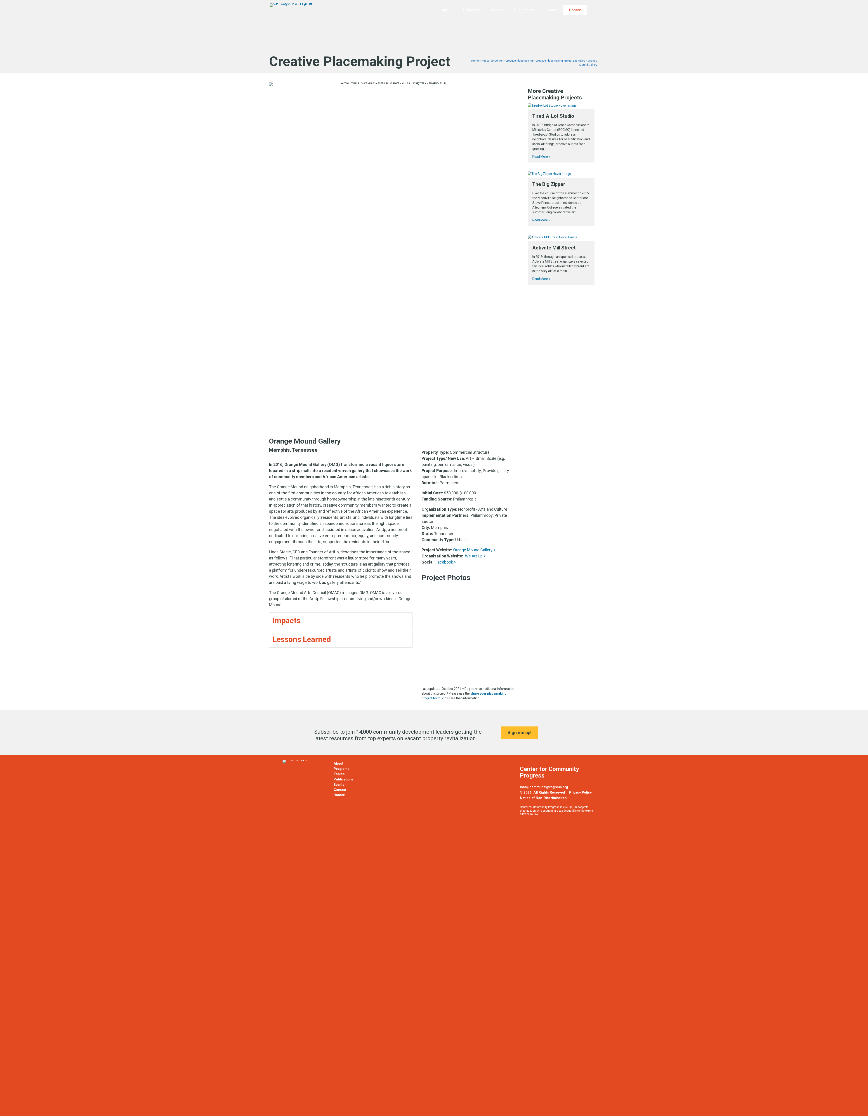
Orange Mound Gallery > (474, 549)
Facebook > (446, 562)
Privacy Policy (580, 792)
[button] (595, 10)
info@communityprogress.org (544, 787)
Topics (497, 10)
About (447, 10)
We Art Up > (475, 556)
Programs (471, 10)
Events (551, 10)
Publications (524, 10)
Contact (340, 790)
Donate (575, 10)
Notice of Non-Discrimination (543, 798)
